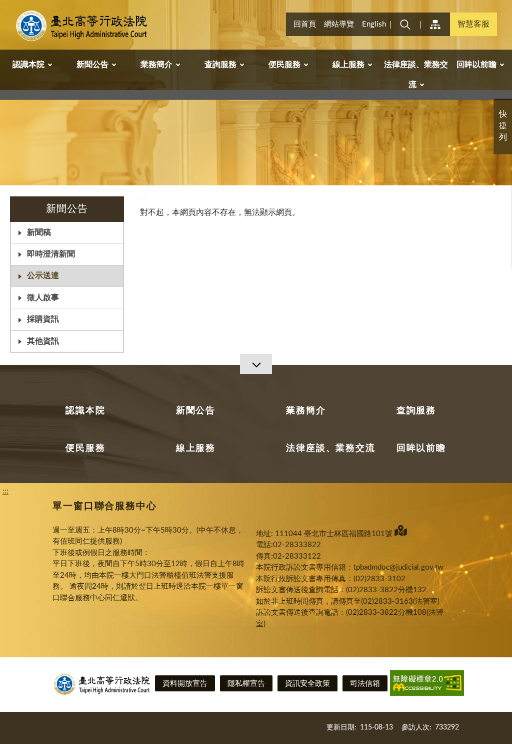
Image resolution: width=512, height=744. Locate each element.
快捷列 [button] (503, 125)
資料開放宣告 (185, 683)
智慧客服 (474, 24)
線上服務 (196, 448)
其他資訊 (43, 341)
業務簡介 (306, 410)
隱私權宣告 (246, 683)
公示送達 (43, 276)
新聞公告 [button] (92, 65)
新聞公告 (196, 410)
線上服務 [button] (348, 65)
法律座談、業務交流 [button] (416, 75)
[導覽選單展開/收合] (256, 364)
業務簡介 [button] (156, 65)
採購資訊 (43, 319)
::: (5, 8)
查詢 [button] (405, 24)
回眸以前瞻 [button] (476, 65)
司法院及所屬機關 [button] (435, 24)
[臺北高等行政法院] (83, 26)
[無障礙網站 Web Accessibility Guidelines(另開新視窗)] (427, 684)
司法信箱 (365, 683)
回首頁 (305, 24)
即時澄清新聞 (51, 254)
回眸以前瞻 (421, 448)
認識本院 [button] (28, 65)
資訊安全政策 (307, 683)
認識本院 (85, 410)
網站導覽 (339, 24)
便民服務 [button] (284, 65)
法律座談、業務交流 (330, 448)
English (374, 24)
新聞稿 (39, 232)
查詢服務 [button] (220, 65)
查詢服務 (416, 410)
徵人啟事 (43, 298)
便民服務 (85, 448)
